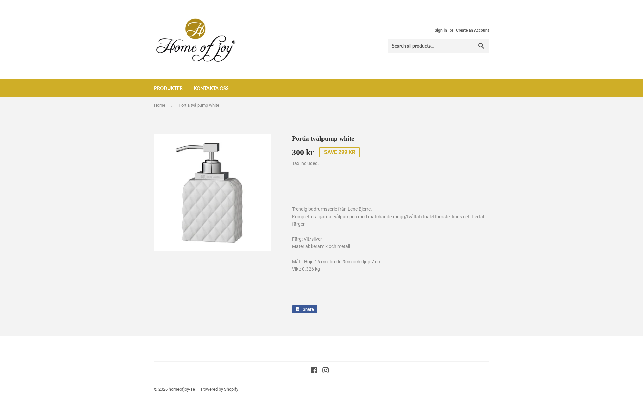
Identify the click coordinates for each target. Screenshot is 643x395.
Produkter (168, 88)
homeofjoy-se (182, 389)
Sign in (441, 30)
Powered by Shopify (219, 389)
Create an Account (472, 30)
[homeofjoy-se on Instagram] (325, 371)
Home (159, 105)
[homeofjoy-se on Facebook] (314, 371)
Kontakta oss (211, 88)
